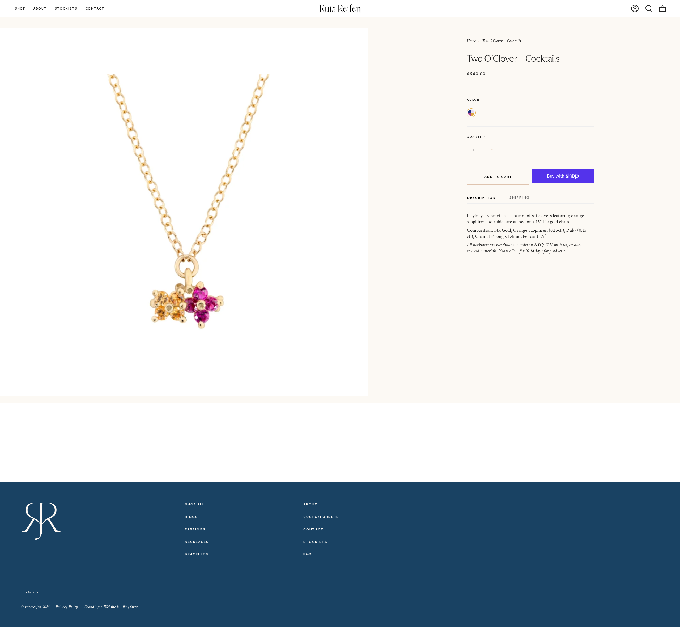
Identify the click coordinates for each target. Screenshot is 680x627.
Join (446, 330)
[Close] (465, 255)
